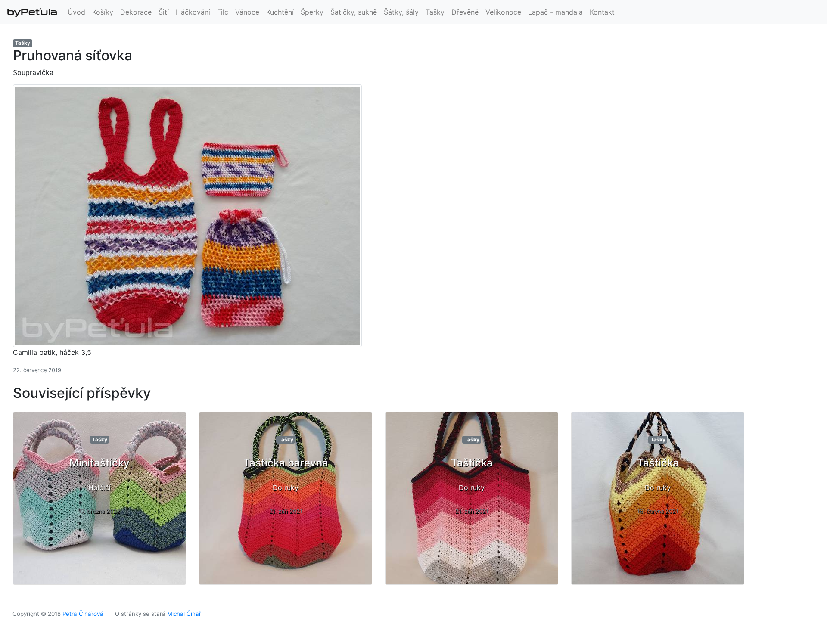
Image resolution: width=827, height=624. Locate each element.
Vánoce (247, 12)
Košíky (102, 12)
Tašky (435, 12)
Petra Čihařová (82, 613)
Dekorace (136, 12)
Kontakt (602, 12)
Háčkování (193, 12)
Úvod (76, 12)
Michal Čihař (184, 613)
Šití (164, 12)
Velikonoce (503, 12)
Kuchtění (280, 12)
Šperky (312, 12)
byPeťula (32, 12)
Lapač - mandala (555, 12)
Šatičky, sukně (353, 12)
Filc (222, 12)
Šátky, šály (401, 12)
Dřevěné (465, 12)
